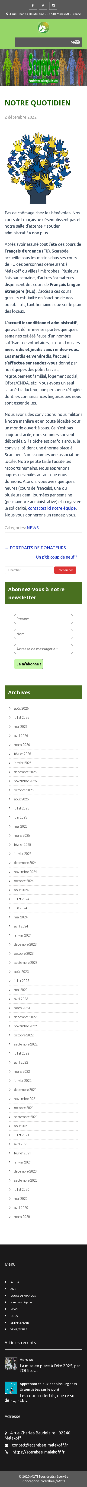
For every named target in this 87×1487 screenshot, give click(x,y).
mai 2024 (21, 917)
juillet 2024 (21, 899)
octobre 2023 (24, 953)
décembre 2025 (25, 772)
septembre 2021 (26, 1117)
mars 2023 (22, 1008)
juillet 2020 (21, 1189)
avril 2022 (21, 1062)
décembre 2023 (25, 944)
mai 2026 (21, 726)
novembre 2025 (25, 781)
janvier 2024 (23, 935)
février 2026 (22, 754)
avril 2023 (21, 999)
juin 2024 (20, 908)
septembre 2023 (26, 962)
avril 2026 (21, 736)
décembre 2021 (25, 1090)
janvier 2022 (23, 1080)
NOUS (14, 1316)
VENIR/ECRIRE (18, 1329)
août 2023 (21, 972)
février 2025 (22, 844)
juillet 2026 (21, 717)
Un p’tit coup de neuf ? (59, 557)
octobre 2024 (24, 881)
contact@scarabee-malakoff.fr (40, 1445)
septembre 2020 (26, 1180)
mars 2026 (22, 745)
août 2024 (21, 890)
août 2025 (21, 799)
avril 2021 (21, 1144)
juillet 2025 (21, 808)
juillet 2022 (21, 1053)
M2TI (34, 1476)
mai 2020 (21, 1198)
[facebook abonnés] (43, 6)
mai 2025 (21, 826)
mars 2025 (22, 835)
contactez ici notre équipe (52, 508)
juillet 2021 (21, 1135)
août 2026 (21, 708)
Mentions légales (21, 1302)
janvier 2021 (23, 1162)
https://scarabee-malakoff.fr (38, 1452)
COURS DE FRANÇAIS (23, 1295)
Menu (75, 42)
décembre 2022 (25, 1017)
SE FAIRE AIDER (19, 1322)
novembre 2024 (25, 872)
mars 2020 (22, 1217)
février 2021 (22, 1153)
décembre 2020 (25, 1171)
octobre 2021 (24, 1108)
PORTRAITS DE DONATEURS (35, 547)
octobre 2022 (24, 1035)
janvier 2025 (23, 854)
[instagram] (53, 6)
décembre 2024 (25, 863)
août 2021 (21, 1126)
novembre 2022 (25, 1026)
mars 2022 (22, 1071)
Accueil (15, 1282)
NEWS (33, 527)
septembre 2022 (26, 1044)
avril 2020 (21, 1208)
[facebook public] (33, 6)
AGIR (13, 1289)
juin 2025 (20, 817)
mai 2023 (21, 990)
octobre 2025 (24, 790)
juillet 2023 (21, 981)
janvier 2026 (23, 763)
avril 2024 (21, 926)
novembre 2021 (25, 1099)
